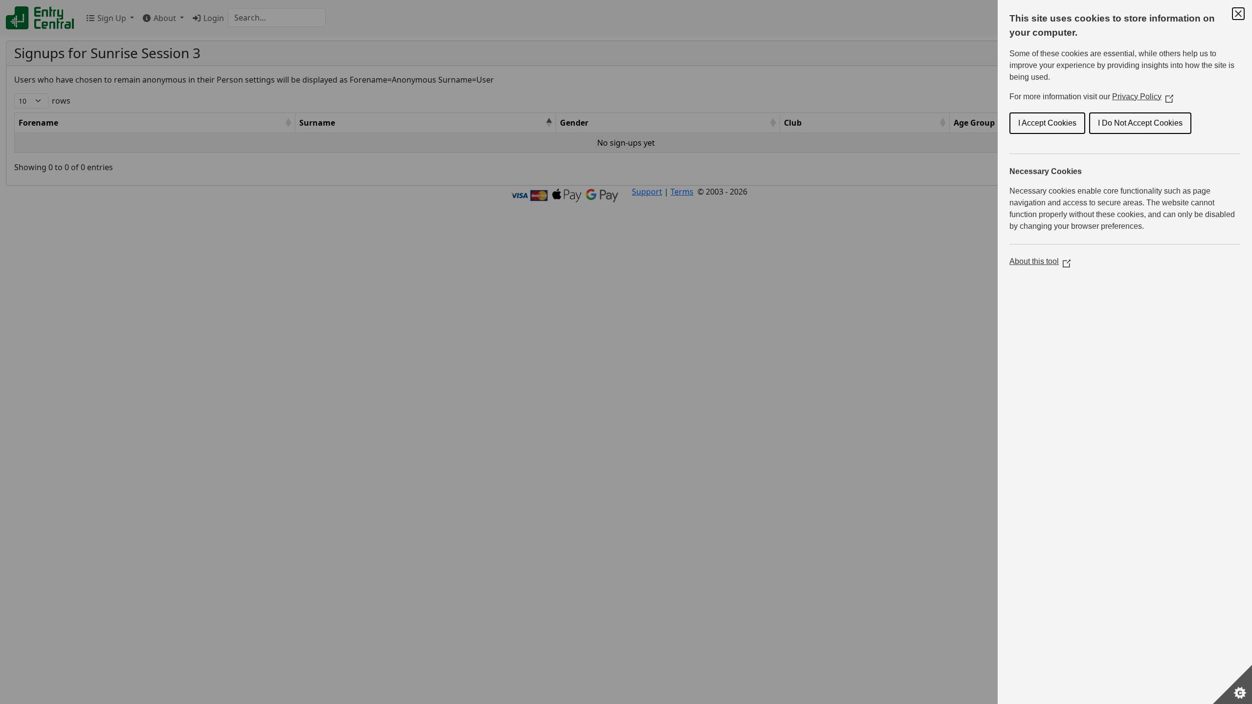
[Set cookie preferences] (1232, 684)
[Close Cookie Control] (1238, 14)
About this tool (1040, 261)
